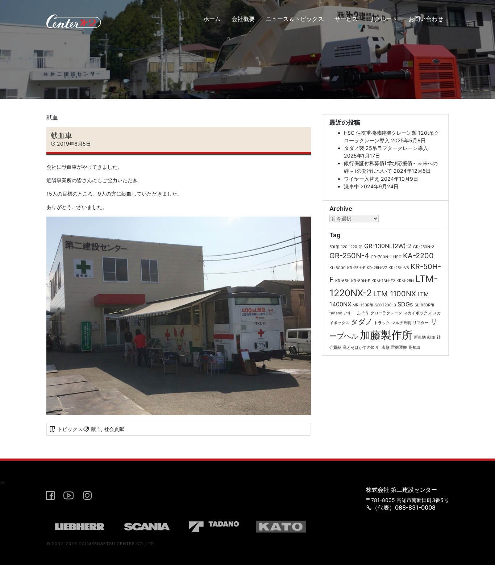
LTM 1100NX (394, 293)
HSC (397, 257)
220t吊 (356, 246)
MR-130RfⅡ (363, 305)
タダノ (362, 321)
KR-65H (342, 281)
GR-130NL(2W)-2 (388, 246)
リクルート (383, 18)
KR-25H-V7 (377, 267)
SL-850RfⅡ (424, 305)
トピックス (70, 429)
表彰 (386, 347)
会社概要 (243, 18)
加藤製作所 (386, 334)
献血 (96, 429)
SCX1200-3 (385, 305)
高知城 (414, 347)
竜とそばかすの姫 (359, 347)
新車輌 (420, 337)
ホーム (212, 18)
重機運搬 (399, 347)
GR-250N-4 (349, 255)
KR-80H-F (360, 281)
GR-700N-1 (381, 257)
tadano (335, 313)
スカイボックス (418, 313)
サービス (346, 18)
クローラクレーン (386, 313)
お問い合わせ (425, 18)
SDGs (405, 304)
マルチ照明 (401, 323)
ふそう (363, 313)
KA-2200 (418, 255)
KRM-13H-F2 (383, 281)
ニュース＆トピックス (295, 18)
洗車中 (351, 186)
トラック (382, 323)
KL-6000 (337, 267)
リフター (421, 323)
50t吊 (334, 246)
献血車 (61, 135)
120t (345, 246)
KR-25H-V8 (398, 267)
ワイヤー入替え (361, 179)
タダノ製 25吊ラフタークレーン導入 (386, 148)
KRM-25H (405, 281)
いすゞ (349, 313)
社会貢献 (114, 429)
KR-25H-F (356, 267)
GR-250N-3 (423, 246)
